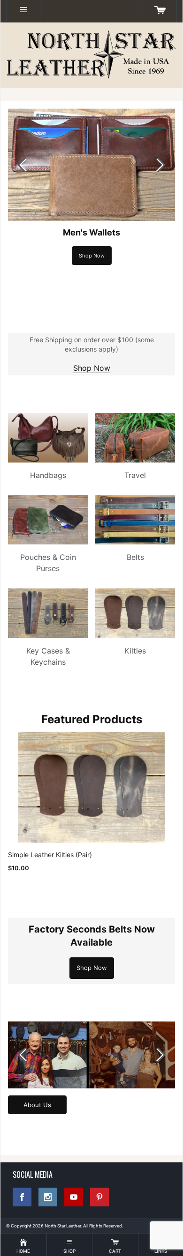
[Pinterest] (99, 1197)
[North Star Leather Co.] (91, 55)
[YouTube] (73, 1197)
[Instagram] (47, 1197)
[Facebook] (22, 1197)
